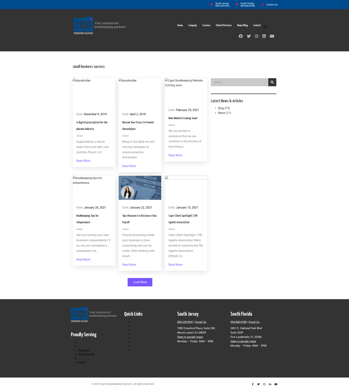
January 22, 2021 (141, 207)
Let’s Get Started (141, 338)
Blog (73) (224, 108)
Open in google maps (190, 337)
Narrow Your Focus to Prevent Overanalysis (138, 126)
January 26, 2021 (95, 207)
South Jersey (86, 342)
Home (180, 25)
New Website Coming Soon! (183, 118)
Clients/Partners (224, 25)
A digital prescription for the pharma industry (91, 126)
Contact (257, 25)
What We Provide (141, 326)
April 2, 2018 (138, 114)
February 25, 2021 (187, 110)
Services (206, 25)
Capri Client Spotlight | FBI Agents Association (183, 219)
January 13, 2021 (187, 207)
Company (192, 25)
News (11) (224, 113)
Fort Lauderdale (87, 358)
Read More (83, 160)
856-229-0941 (185, 322)
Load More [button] (140, 282)
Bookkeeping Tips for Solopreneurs (87, 219)
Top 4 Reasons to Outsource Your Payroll (139, 219)
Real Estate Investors (144, 350)
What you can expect (144, 330)
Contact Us (272, 4)
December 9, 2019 (95, 114)
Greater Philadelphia (90, 346)
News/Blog (242, 25)
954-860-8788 (238, 322)
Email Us (200, 322)
